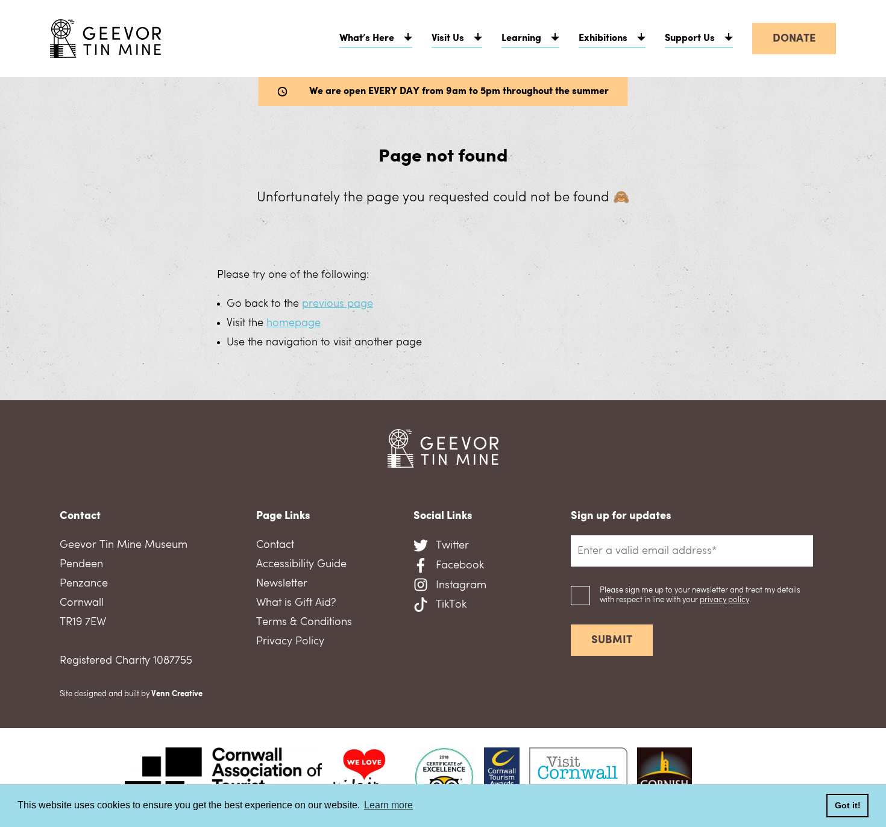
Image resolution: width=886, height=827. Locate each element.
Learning (521, 38)
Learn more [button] (388, 805)
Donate (794, 38)
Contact (275, 544)
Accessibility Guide (301, 564)
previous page (337, 303)
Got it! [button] (848, 805)
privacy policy (724, 600)
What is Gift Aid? (296, 602)
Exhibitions (603, 38)
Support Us (690, 38)
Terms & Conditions (304, 622)
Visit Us (448, 38)
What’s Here (366, 38)
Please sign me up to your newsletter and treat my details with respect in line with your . (700, 595)
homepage (293, 323)
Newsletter (281, 583)
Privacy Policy (290, 641)
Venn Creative (177, 694)
